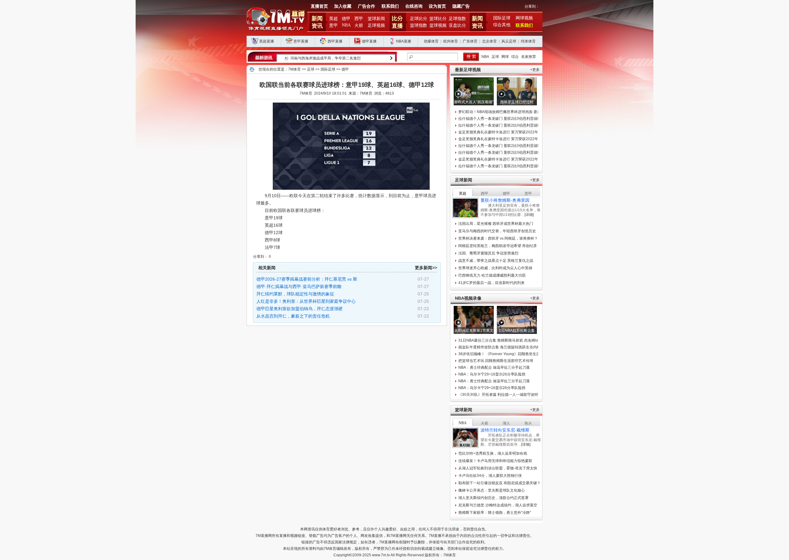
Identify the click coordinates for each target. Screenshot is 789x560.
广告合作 (366, 6)
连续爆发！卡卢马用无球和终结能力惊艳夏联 (495, 461)
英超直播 (266, 41)
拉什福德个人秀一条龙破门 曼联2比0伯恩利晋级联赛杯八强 (507, 118)
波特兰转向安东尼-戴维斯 (504, 430)
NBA (346, 25)
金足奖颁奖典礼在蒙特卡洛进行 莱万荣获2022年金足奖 (503, 132)
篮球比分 (438, 18)
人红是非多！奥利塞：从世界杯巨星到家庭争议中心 (306, 301)
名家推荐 (528, 57)
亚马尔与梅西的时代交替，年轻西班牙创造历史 (497, 231)
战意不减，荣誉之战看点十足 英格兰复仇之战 (495, 260)
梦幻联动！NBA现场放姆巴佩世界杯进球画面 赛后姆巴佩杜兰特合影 (514, 112)
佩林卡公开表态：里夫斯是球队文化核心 (491, 490)
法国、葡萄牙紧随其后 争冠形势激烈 (488, 253)
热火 (528, 423)
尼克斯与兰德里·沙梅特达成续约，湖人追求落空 (497, 505)
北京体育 (489, 41)
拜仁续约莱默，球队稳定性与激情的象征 (295, 293)
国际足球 (501, 18)
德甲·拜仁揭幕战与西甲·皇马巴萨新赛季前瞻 (298, 286)
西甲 (358, 18)
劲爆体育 (431, 41)
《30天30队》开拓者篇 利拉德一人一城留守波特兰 (500, 394)
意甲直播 (300, 41)
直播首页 (319, 6)
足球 (495, 57)
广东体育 (470, 41)
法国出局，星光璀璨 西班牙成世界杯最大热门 (495, 223)
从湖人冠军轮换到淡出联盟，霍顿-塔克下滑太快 (497, 468)
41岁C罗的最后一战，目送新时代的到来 (491, 283)
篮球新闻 (376, 18)
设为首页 (437, 6)
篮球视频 (438, 25)
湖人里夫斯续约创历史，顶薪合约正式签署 (493, 498)
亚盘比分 (457, 25)
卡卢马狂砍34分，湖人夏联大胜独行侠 (490, 475)
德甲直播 (369, 41)
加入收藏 (342, 6)
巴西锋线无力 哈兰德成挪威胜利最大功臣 (492, 275)
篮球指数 (418, 25)
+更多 (535, 69)
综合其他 (501, 24)
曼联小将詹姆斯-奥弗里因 (504, 200)
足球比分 (418, 18)
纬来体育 (528, 41)
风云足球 (508, 41)
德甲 (346, 18)
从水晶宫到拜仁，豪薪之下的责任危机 (293, 316)
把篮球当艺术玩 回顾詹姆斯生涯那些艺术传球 (495, 361)
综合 (515, 57)
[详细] (529, 215)
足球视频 (376, 25)
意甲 (333, 25)
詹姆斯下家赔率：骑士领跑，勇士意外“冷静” (494, 512)
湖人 (506, 423)
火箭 (358, 25)
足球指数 (457, 18)
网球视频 (524, 18)
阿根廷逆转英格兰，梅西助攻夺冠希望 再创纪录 (497, 246)
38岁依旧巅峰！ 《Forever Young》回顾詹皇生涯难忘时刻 (506, 354)
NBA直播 (403, 41)
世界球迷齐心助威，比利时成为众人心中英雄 (495, 268)
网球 (505, 57)
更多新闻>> (426, 267)
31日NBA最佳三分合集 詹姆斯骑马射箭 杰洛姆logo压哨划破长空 (511, 340)
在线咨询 (414, 6)
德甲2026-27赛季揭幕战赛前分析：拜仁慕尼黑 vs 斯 (306, 279)
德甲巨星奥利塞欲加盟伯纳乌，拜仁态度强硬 (299, 308)
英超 (333, 18)
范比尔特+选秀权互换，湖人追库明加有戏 (492, 453)
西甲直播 (335, 41)
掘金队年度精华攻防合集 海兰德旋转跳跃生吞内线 (499, 347)
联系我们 (390, 6)
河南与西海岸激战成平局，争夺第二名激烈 (325, 58)
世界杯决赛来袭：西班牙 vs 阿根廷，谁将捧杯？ (498, 238)
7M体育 (294, 69)
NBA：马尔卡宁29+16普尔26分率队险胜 (491, 374)
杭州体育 (450, 41)
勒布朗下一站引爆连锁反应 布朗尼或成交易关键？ (499, 483)
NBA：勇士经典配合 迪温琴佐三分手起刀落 (494, 367)
